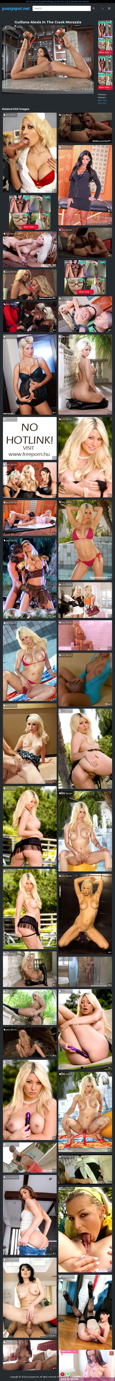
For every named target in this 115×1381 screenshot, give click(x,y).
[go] (93, 8)
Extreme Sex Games (80, 1)
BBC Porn (102, 100)
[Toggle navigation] (109, 8)
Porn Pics (102, 103)
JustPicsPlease (47, 1)
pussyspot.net (16, 8)
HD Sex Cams (32, 1)
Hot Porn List (62, 1)
